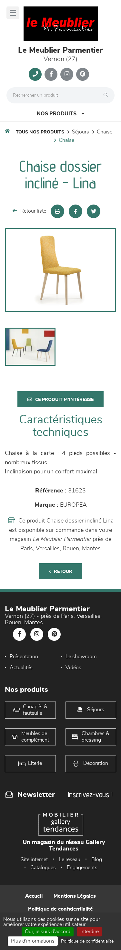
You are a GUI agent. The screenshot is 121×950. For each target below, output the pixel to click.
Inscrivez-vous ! (90, 794)
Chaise (104, 131)
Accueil (34, 896)
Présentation (24, 656)
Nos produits (56, 113)
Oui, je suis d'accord (47, 931)
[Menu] (12, 12)
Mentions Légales (75, 896)
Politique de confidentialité (60, 909)
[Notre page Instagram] (66, 74)
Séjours (80, 131)
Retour (63, 571)
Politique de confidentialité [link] (87, 941)
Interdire (89, 931)
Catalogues (43, 867)
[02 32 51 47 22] (35, 74)
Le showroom (81, 656)
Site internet (34, 859)
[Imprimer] (57, 211)
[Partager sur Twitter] (93, 211)
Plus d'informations (33, 941)
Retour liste (33, 211)
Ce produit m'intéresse (64, 399)
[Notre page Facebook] (51, 74)
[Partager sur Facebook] (75, 211)
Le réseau (69, 859)
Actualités (21, 667)
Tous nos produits (40, 132)
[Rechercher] (107, 95)
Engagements (82, 867)
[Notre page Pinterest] (82, 74)
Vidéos (73, 667)
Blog (96, 859)
